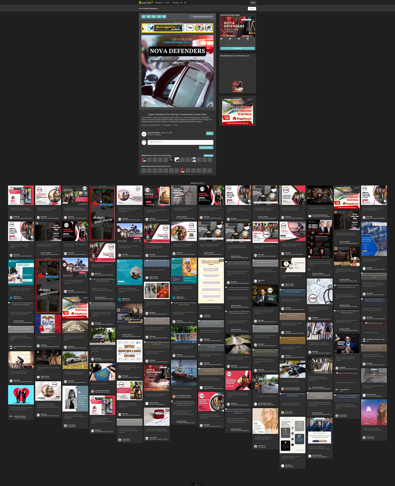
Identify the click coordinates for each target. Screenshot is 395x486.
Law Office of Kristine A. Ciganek (377, 339)
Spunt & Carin (289, 466)
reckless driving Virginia (161, 155)
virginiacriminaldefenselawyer (213, 388)
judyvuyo (369, 267)
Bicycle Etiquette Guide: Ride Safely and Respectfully (220, 364)
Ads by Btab (177, 22)
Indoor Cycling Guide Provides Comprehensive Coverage (31, 381)
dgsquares (261, 280)
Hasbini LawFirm (182, 216)
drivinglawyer (167, 125)
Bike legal (44, 449)
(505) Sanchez (181, 298)
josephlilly (207, 315)
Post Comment (206, 147)
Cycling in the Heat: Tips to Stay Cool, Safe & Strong (301, 357)
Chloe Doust (71, 425)
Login (253, 2)
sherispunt (288, 465)
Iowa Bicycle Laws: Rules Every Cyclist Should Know (56, 346)
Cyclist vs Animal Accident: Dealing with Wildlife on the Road (277, 345)
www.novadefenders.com (202, 17)
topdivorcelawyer (20, 416)
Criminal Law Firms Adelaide (321, 216)
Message (176, 2)
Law (259, 281)
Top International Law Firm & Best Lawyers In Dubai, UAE (248, 469)
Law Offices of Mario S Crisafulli (376, 269)
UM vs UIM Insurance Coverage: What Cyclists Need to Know (167, 338)
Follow (209, 133)
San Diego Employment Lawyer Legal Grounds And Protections (196, 218)
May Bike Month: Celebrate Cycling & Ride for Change (193, 322)
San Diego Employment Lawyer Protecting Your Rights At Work (168, 475)
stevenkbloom (344, 389)
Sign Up (252, 9)
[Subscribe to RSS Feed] (181, 2)
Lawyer (175, 125)
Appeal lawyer (289, 284)
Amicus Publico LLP (318, 387)
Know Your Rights (317, 273)
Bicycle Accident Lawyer (184, 458)
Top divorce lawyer (20, 417)
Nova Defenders (154, 402)
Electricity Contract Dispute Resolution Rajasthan (327, 388)
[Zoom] (159, 16)
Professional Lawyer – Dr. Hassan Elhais (161, 439)
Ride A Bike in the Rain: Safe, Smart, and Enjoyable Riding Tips (250, 367)
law (368, 341)
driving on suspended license (151, 125)
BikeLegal (17, 216)
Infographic (207, 316)
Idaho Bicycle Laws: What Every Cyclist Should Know (165, 361)
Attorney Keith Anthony (184, 395)
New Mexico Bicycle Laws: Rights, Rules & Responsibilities (303, 333)
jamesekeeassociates (264, 403)
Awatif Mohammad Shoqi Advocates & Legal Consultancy (249, 467)
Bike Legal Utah (181, 457)
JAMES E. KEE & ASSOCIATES (266, 404)
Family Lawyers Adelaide (320, 215)
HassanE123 (152, 437)
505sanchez (180, 297)
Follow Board (208, 155)
